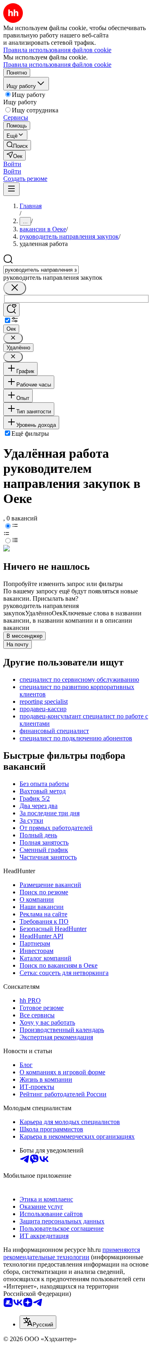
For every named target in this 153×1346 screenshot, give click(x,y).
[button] (12, 163)
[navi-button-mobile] (11, 189)
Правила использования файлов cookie (57, 64)
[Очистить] (14, 288)
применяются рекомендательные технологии (71, 1253)
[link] (17, 145)
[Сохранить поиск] (11, 309)
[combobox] (41, 270)
